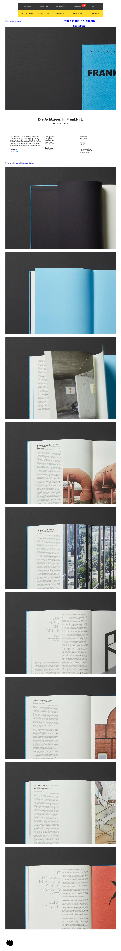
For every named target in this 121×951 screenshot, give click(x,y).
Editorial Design (60, 123)
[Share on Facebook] (9, 163)
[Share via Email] (31, 163)
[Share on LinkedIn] (16, 163)
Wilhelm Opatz (15, 151)
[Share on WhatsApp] (24, 163)
